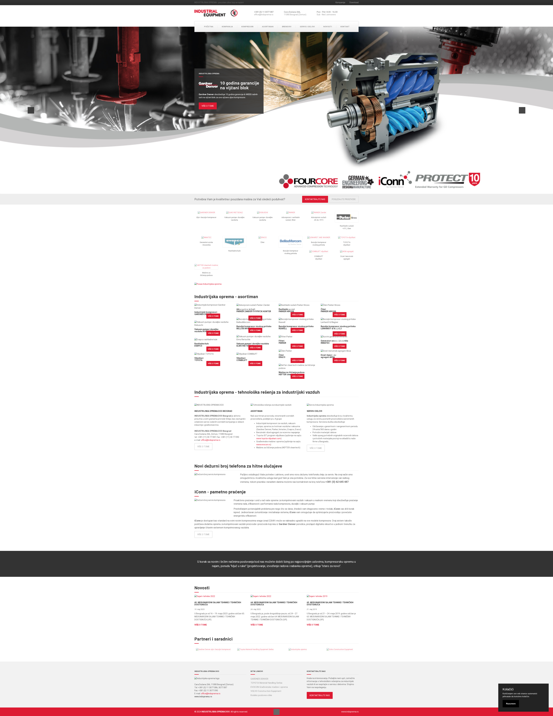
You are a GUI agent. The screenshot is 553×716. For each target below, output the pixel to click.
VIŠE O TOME (208, 106)
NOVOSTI (327, 27)
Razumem (511, 703)
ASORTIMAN (267, 27)
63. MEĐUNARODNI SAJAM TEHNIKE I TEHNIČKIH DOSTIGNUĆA (330, 603)
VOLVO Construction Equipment (266, 691)
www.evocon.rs (263, 444)
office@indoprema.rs (210, 440)
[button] (31, 110)
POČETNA (208, 27)
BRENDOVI (286, 27)
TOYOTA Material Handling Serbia (266, 683)
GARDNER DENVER (259, 679)
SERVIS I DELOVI (307, 27)
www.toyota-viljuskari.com (268, 438)
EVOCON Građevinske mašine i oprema (269, 687)
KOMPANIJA (227, 27)
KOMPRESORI (247, 27)
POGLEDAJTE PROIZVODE (344, 199)
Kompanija (340, 2)
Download (354, 2)
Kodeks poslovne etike (261, 695)
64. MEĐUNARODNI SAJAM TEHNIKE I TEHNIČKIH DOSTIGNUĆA (274, 603)
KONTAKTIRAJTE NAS (315, 199)
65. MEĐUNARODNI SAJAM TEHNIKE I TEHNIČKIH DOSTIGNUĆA (217, 603)
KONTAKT (345, 27)
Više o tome (213, 316)
